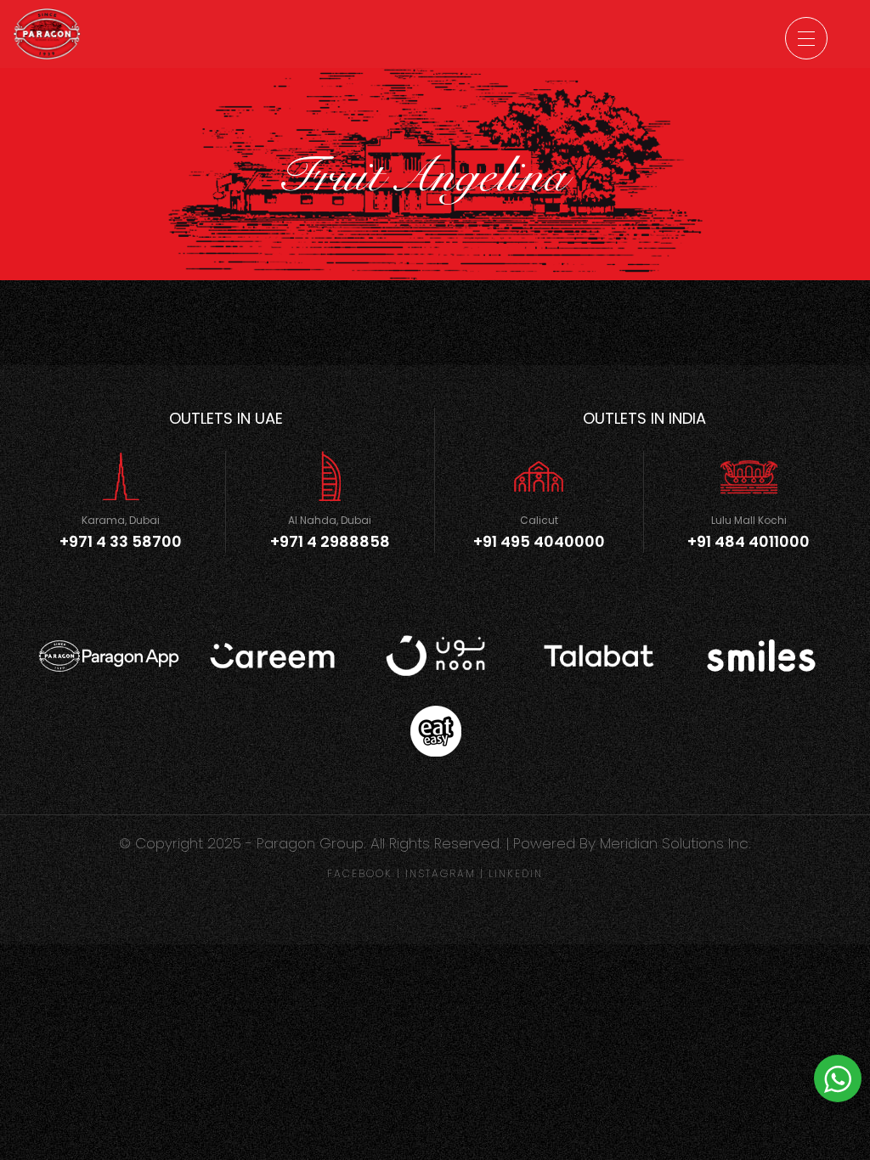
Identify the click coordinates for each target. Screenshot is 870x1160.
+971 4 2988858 (330, 541)
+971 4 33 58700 (120, 541)
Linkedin (516, 873)
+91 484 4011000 (748, 541)
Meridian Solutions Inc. (675, 843)
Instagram (440, 873)
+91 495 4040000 (539, 541)
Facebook (360, 873)
